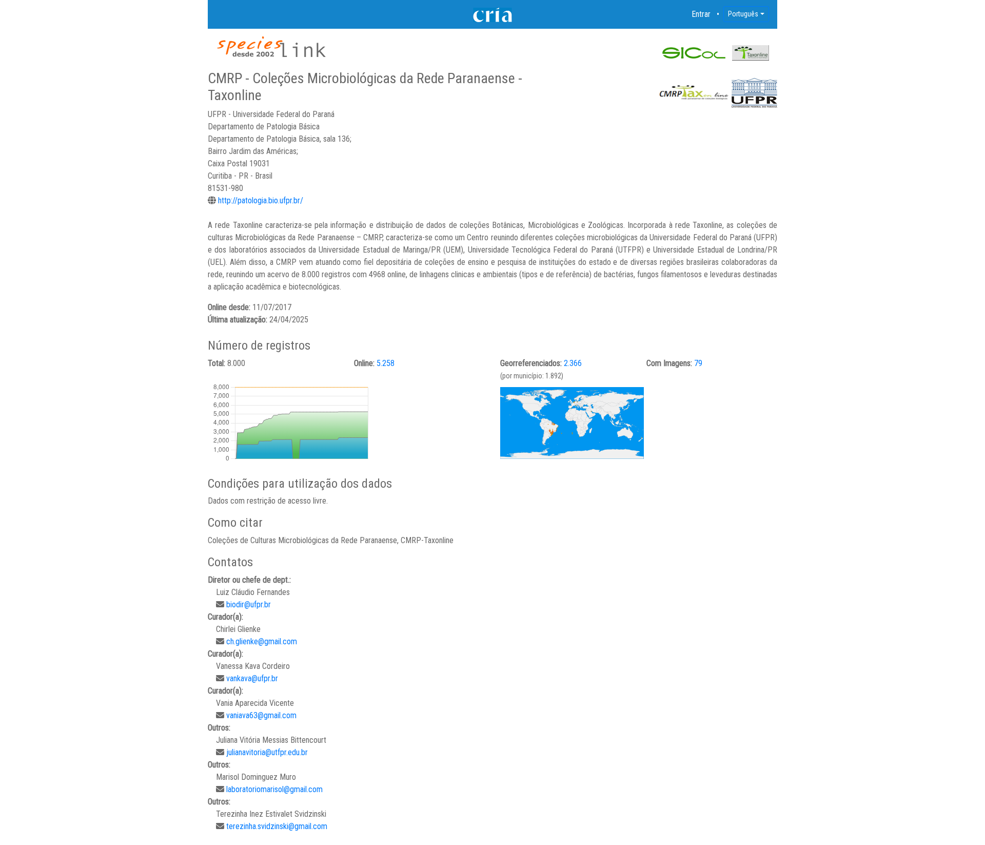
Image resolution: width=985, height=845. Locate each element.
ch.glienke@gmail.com (261, 641)
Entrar (701, 14)
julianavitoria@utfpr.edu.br (267, 752)
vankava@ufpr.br (252, 678)
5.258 (386, 363)
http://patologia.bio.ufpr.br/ (260, 200)
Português (743, 14)
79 (698, 363)
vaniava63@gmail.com (261, 715)
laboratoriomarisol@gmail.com (274, 789)
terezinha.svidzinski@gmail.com (276, 826)
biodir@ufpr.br (248, 604)
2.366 (573, 363)
